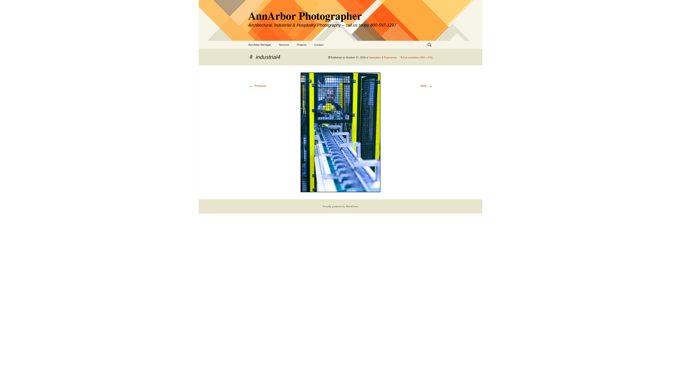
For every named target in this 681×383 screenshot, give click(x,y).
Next (426, 85)
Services (284, 44)
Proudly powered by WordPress (340, 206)
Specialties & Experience (383, 57)
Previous (257, 85)
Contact (318, 44)
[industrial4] (340, 132)
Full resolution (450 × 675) (418, 57)
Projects (301, 44)
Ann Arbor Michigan (259, 44)
